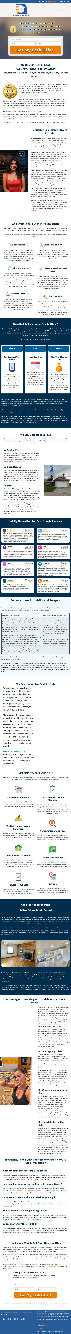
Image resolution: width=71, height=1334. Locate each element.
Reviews (55, 10)
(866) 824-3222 (14, 375)
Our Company (63, 10)
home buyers (8, 697)
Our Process (47, 10)
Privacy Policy (21, 1312)
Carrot (62, 1332)
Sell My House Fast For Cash (9, 1312)
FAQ (2, 1314)
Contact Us (29, 1312)
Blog (5, 1314)
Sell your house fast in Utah (14, 751)
